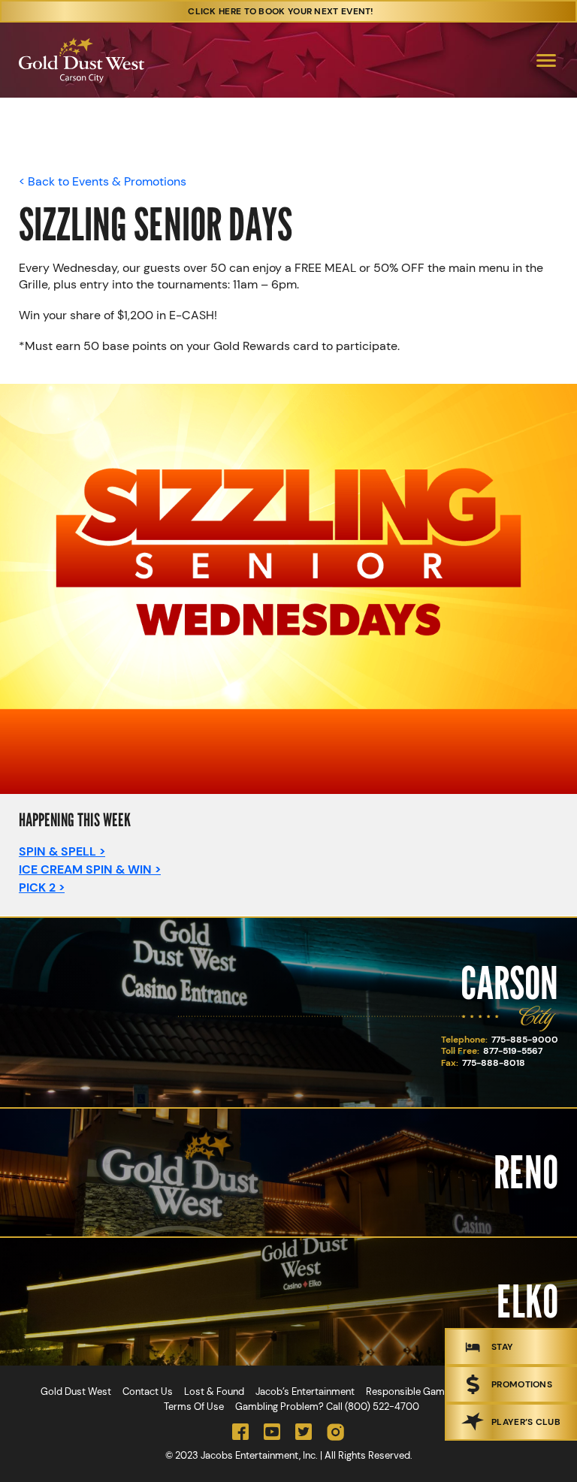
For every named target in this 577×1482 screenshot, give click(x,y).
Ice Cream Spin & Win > (90, 869)
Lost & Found (214, 1391)
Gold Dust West (76, 1391)
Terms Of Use (194, 1406)
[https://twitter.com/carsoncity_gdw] (303, 1431)
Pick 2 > (42, 887)
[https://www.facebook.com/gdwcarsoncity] (240, 1431)
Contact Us (147, 1391)
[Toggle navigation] (546, 60)
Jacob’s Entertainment (305, 1391)
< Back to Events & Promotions (102, 181)
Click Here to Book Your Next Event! (281, 11)
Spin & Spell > (62, 851)
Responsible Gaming (412, 1391)
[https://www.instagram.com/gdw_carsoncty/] (335, 1431)
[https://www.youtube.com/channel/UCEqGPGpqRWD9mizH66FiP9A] (272, 1431)
